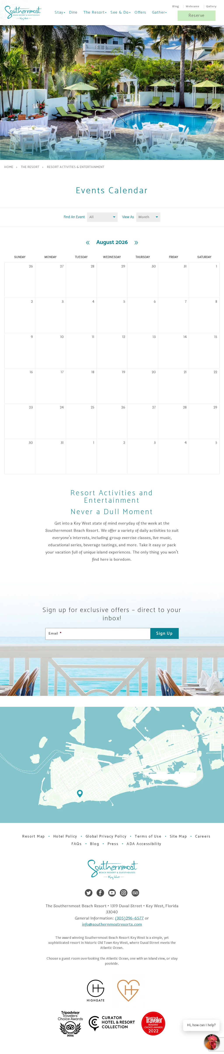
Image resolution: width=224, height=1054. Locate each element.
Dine (73, 12)
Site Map (178, 836)
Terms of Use (148, 836)
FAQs (76, 844)
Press (113, 844)
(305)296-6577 (129, 918)
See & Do (119, 12)
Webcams (192, 6)
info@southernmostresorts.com (112, 924)
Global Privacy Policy (106, 836)
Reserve (197, 15)
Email (55, 633)
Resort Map (33, 836)
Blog (175, 6)
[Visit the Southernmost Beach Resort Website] (22, 13)
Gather (158, 12)
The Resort (94, 12)
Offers (140, 12)
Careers (203, 836)
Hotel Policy (65, 836)
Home (8, 167)
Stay (59, 12)
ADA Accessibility (144, 844)
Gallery (211, 6)
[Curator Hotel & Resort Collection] (126, 1023)
